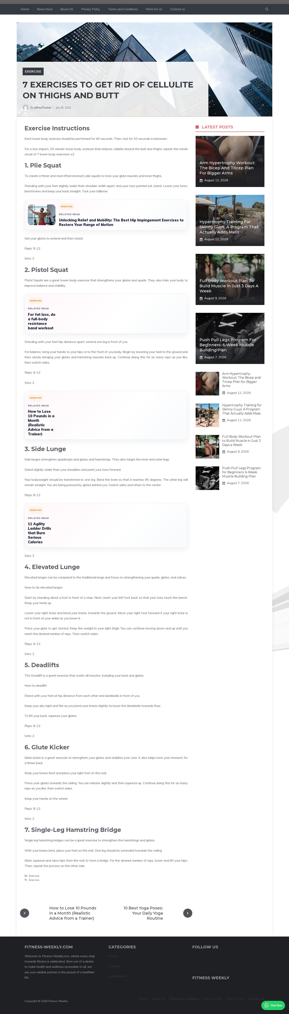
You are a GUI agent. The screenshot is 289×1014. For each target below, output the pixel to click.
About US (66, 9)
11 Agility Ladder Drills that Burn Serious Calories (39, 533)
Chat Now (276, 1005)
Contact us (177, 9)
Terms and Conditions (123, 9)
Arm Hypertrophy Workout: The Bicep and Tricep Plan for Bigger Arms (227, 168)
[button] (266, 9)
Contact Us (256, 999)
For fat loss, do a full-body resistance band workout (41, 321)
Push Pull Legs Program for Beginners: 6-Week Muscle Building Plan (228, 345)
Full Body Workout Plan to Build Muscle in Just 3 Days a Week (229, 286)
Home (25, 9)
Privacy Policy (90, 9)
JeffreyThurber (43, 107)
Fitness (114, 956)
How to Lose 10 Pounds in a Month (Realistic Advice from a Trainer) (41, 422)
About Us (158, 999)
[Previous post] (24, 913)
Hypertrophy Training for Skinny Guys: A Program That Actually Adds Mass (229, 227)
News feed (44, 9)
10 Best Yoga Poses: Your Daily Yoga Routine (143, 913)
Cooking (114, 966)
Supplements (118, 976)
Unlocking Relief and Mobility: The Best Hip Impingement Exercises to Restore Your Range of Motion (121, 222)
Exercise (33, 71)
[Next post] (188, 913)
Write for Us (154, 9)
